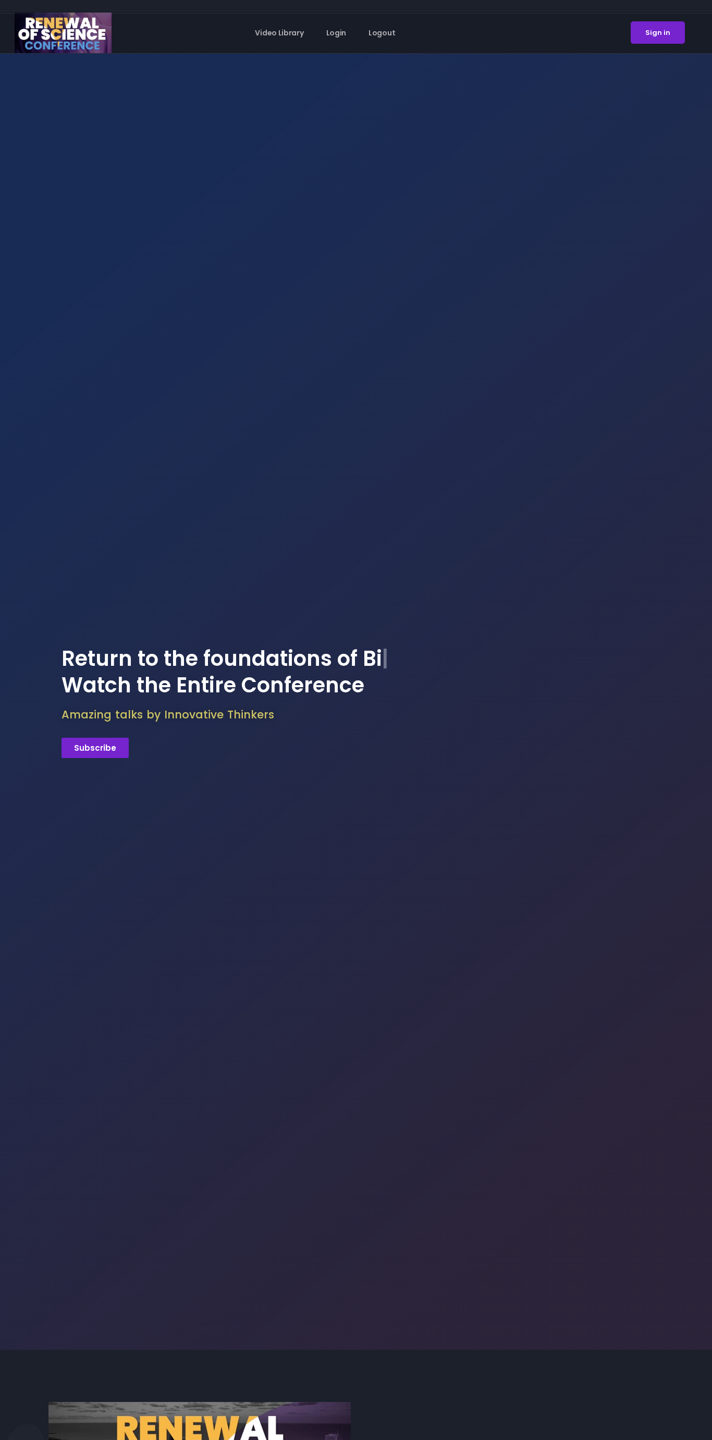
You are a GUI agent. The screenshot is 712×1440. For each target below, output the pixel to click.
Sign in (657, 33)
